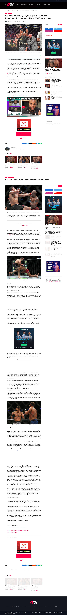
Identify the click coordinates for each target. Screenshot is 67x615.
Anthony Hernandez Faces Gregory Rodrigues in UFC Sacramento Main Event (10, 164)
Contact (60, 612)
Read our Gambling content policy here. (55, 124)
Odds (35, 4)
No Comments (19, 21)
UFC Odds (11, 167)
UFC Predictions (10, 177)
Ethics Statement (56, 612)
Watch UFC (39, 4)
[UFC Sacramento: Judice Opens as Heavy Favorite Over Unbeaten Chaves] (47, 92)
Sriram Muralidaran (14, 569)
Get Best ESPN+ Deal (24, 225)
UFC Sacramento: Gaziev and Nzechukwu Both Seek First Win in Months (56, 97)
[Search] (61, 1)
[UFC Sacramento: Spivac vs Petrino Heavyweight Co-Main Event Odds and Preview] (24, 159)
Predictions (31, 4)
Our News (17, 4)
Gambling (49, 4)
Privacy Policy (46, 612)
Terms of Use (41, 612)
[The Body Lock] (10, 4)
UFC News (9, 13)
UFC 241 (27, 64)
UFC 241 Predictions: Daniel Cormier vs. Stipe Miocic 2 (16, 527)
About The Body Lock (35, 612)
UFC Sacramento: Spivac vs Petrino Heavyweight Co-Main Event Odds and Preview (23, 164)
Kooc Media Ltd (19, 612)
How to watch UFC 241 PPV (12, 532)
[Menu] (5, 4)
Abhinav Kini (9, 21)
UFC (6, 13)
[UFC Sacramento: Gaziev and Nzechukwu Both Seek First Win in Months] (47, 98)
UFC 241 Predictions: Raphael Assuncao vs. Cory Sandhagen (17, 530)
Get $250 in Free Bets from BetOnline (24, 134)
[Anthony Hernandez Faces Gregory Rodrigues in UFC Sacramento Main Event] (11, 159)
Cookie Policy (51, 612)
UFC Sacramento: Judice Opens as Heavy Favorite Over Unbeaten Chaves (56, 92)
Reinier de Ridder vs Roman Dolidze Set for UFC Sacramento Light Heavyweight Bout (36, 165)
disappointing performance (11, 217)
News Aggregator (24, 4)
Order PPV (44, 4)
